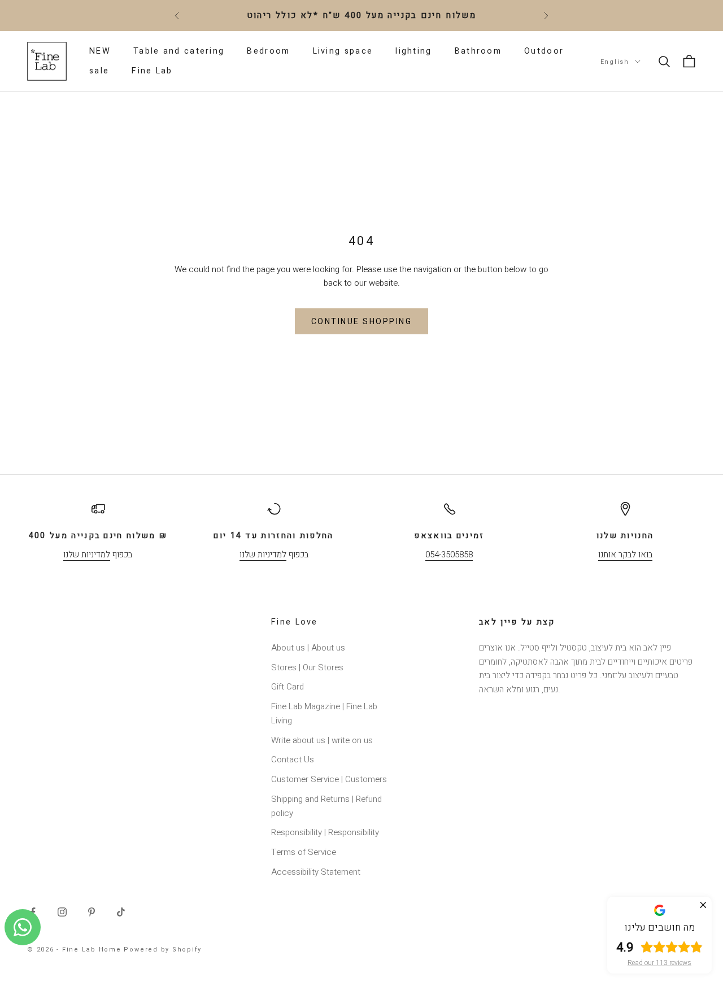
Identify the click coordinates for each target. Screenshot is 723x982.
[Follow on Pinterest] (91, 912)
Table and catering (178, 51)
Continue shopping (361, 322)
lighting (413, 51)
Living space (343, 51)
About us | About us (308, 647)
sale (99, 71)
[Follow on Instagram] (62, 912)
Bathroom (478, 51)
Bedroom (268, 51)
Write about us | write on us (322, 740)
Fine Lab (152, 71)
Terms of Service (303, 852)
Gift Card (287, 686)
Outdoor (544, 51)
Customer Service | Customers (329, 779)
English (614, 61)
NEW (100, 51)
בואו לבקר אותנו (625, 554)
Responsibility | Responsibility (325, 832)
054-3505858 (449, 554)
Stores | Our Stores (307, 667)
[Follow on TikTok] (121, 912)
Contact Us (292, 759)
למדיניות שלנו (86, 554)
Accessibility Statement (315, 872)
